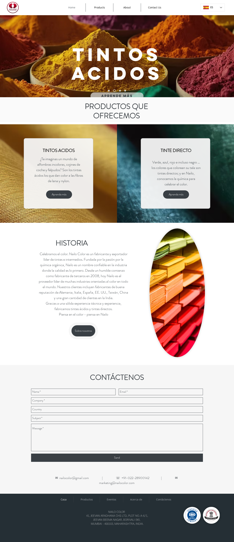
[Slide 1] (109, 91)
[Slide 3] (120, 91)
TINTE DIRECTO (176, 150)
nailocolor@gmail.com (74, 478)
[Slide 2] (114, 90)
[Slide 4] (125, 91)
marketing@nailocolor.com (117, 482)
